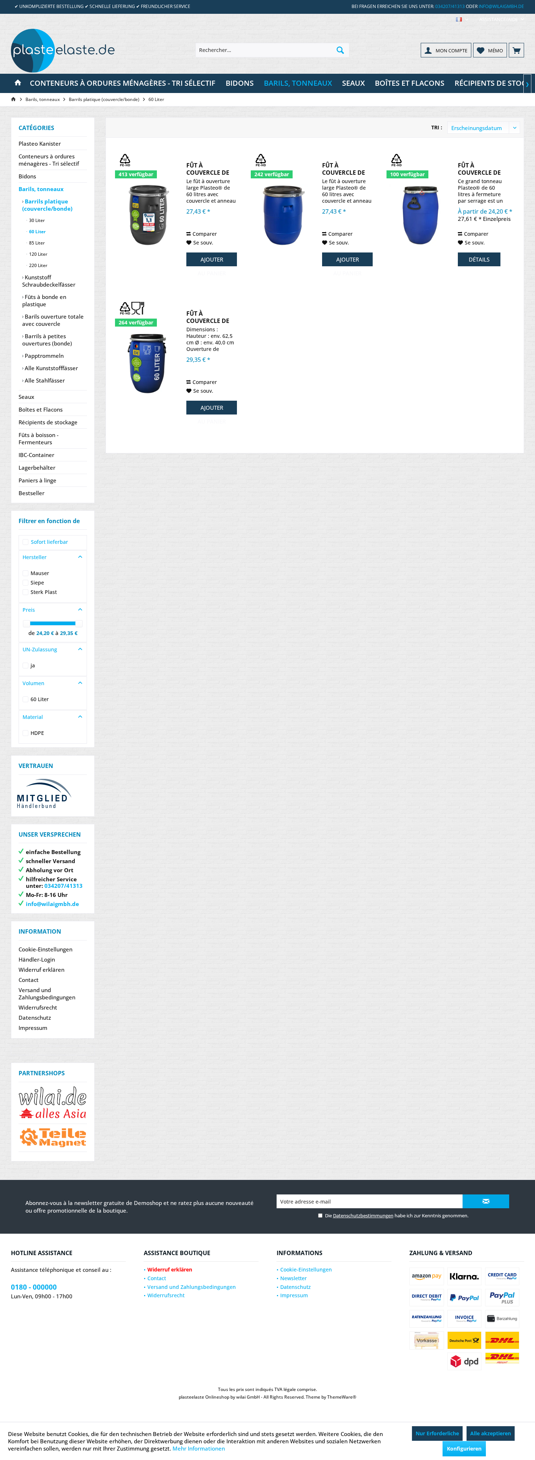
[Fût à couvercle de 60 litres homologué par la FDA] (148, 363)
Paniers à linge (37, 480)
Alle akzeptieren (490, 1433)
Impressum (33, 1027)
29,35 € (69, 633)
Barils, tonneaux (41, 189)
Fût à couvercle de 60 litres (207, 169)
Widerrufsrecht (38, 1007)
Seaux (26, 396)
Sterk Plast (44, 592)
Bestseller (31, 493)
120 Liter (37, 254)
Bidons (27, 176)
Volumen (33, 683)
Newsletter (293, 1278)
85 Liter (36, 243)
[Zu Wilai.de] (53, 1103)
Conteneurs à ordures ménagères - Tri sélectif (49, 160)
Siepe (37, 582)
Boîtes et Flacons (41, 409)
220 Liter (37, 265)
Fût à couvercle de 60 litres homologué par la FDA (207, 317)
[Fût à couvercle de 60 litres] (148, 215)
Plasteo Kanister (40, 143)
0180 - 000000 (34, 1287)
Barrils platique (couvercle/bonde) (47, 205)
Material (33, 716)
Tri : (436, 127)
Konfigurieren (464, 1448)
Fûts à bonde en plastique (44, 300)
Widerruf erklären (41, 969)
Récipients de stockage (48, 422)
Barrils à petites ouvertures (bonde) (47, 339)
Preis (29, 609)
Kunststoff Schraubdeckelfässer (48, 281)
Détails (479, 259)
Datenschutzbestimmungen (363, 1215)
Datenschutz (35, 1017)
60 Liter (36, 231)
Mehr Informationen (199, 1448)
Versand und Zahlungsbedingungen (47, 993)
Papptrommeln (43, 355)
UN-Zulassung (40, 649)
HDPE (37, 732)
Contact (29, 979)
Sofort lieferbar (49, 541)
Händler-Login (37, 959)
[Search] (340, 50)
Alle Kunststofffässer (50, 368)
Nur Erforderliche (437, 1433)
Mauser (40, 573)
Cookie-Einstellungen (45, 949)
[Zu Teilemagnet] (53, 1138)
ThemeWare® (341, 1397)
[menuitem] (499, 19)
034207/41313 (450, 6)
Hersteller (35, 557)
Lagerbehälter (37, 467)
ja (33, 665)
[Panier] (516, 50)
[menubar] (462, 19)
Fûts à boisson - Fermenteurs (39, 438)
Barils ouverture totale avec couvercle (53, 320)
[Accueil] (18, 83)
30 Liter (36, 220)
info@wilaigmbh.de (501, 6)
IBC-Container (36, 454)
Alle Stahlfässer (44, 380)
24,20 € (45, 633)
